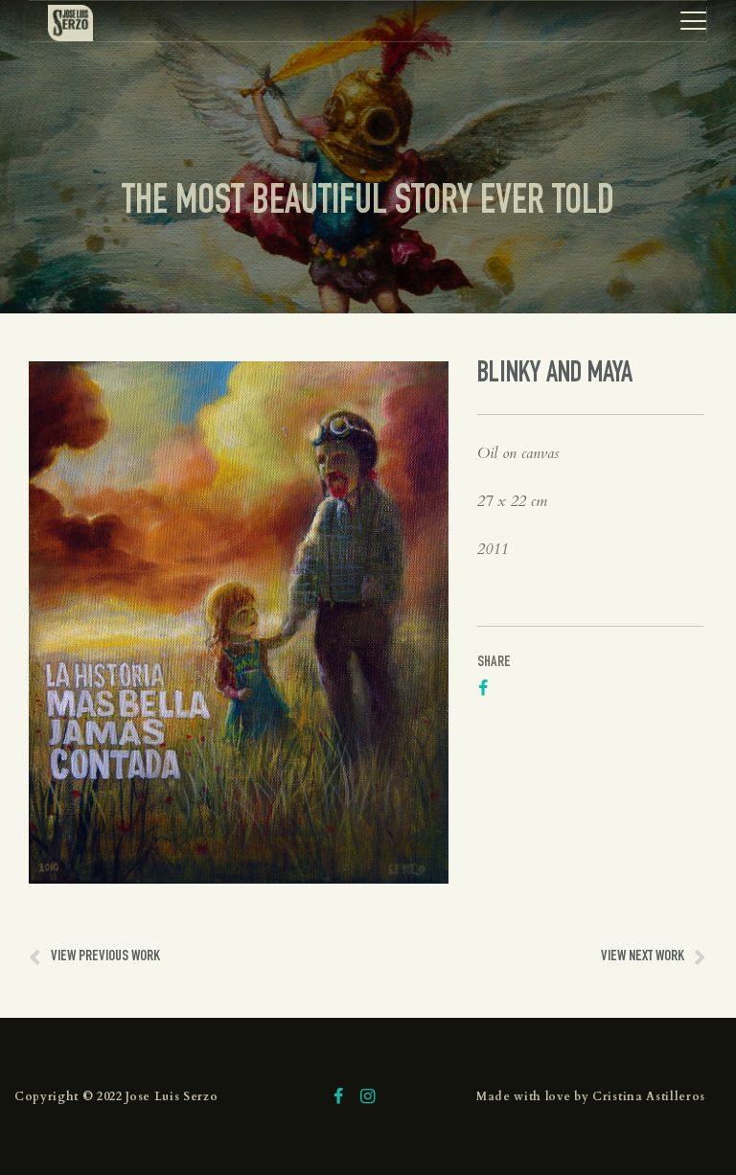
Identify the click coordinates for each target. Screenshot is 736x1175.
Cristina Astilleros (648, 1096)
